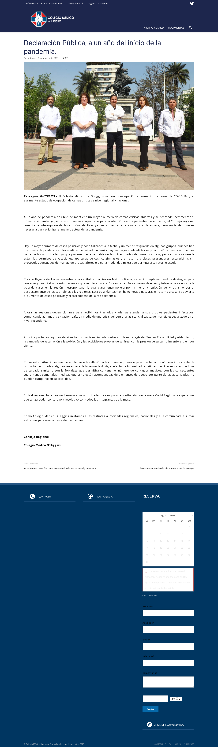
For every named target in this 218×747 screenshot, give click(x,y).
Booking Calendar (153, 595)
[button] (190, 28)
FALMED (178, 744)
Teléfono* (148, 656)
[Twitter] (191, 2)
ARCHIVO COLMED (154, 27)
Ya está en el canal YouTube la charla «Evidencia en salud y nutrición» (60, 468)
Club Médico (189, 744)
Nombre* (148, 606)
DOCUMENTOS (176, 27)
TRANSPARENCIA (103, 496)
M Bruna (32, 58)
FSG (170, 744)
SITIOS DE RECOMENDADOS (169, 724)
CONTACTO (44, 496)
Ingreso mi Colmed (98, 3)
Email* (146, 639)
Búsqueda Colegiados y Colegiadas (44, 3)
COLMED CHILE (160, 744)
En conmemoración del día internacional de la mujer (167, 468)
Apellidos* (148, 622)
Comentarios (150, 672)
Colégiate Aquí (75, 3)
